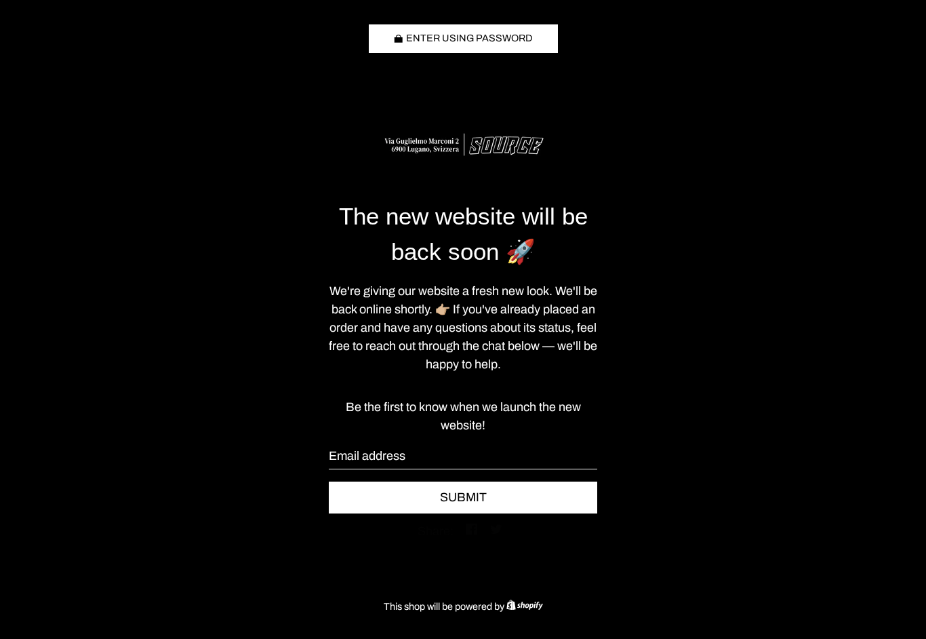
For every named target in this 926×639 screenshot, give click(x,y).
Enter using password (469, 38)
